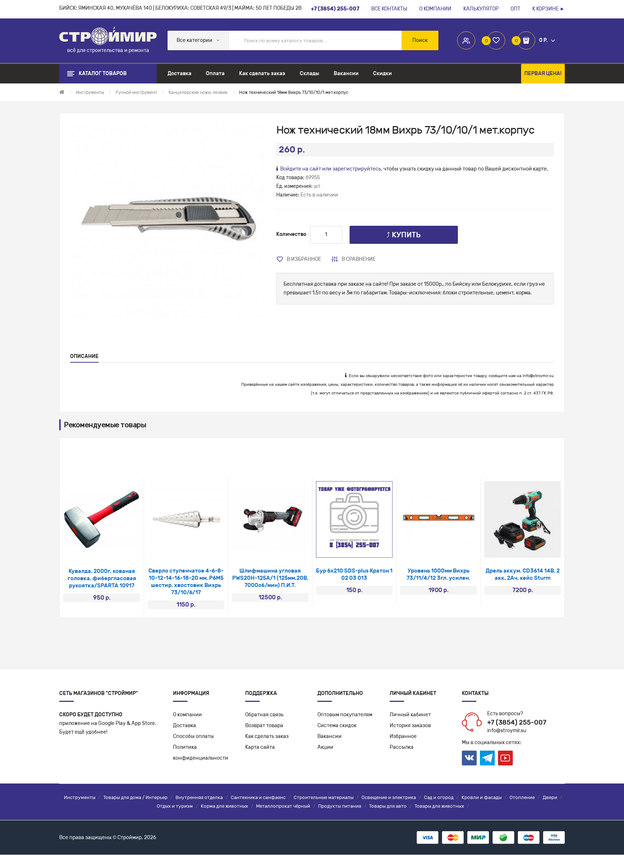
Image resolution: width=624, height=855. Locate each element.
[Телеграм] (487, 758)
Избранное (403, 736)
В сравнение (359, 259)
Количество (291, 234)
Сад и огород (439, 797)
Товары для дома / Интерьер (135, 797)
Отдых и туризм (175, 806)
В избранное (304, 259)
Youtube (505, 758)
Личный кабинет (410, 715)
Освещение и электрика (388, 797)
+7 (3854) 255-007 (516, 722)
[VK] (469, 758)
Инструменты (79, 797)
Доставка (184, 725)
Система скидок (336, 725)
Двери (550, 797)
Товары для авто (388, 806)
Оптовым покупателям (344, 715)
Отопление (522, 797)
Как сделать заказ (267, 736)
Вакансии (329, 736)
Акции (325, 747)
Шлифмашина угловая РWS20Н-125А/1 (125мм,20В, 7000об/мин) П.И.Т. (270, 577)
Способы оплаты (193, 736)
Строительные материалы (324, 797)
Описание (84, 356)
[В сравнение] (111, 549)
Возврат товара (264, 725)
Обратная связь (264, 715)
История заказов (410, 725)
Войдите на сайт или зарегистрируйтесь (330, 169)
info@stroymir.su (538, 375)
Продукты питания (339, 806)
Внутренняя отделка (199, 797)
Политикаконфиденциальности (200, 752)
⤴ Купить (403, 234)
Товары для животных (439, 806)
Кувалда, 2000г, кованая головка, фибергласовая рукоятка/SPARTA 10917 (102, 578)
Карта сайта (260, 747)
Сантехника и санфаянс (258, 797)
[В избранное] (92, 549)
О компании (187, 715)
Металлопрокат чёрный (283, 806)
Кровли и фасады (482, 797)
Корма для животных (224, 806)
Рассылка (401, 747)
